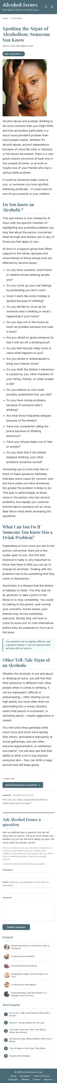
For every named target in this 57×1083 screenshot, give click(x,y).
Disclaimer (25, 1076)
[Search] (46, 7)
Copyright (13, 1079)
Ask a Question (12, 54)
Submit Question (16, 927)
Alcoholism (17, 18)
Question (7, 897)
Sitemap (25, 1079)
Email (26, 884)
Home (5, 18)
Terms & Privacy (42, 1076)
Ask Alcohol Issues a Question (21, 785)
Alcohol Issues (20, 5)
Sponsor (48, 1079)
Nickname (8, 870)
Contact (37, 1079)
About (13, 1076)
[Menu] (52, 7)
